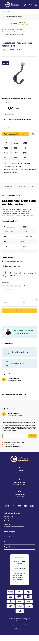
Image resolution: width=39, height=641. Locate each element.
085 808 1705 (8, 524)
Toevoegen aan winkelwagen (14, 134)
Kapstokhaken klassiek (8, 32)
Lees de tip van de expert (22, 333)
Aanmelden (32, 436)
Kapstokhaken (20, 29)
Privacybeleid (19, 629)
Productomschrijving (8, 186)
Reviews (33, 186)
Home (5, 29)
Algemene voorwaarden (19, 625)
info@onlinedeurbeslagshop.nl (14, 527)
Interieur (12, 29)
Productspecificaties (22, 186)
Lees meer (5, 102)
